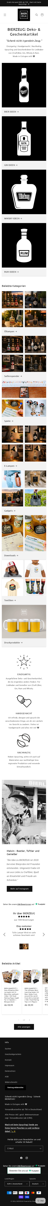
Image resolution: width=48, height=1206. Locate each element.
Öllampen (9, 331)
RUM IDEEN (10, 271)
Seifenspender (11, 376)
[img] (24, 916)
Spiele (7, 421)
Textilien (8, 600)
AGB (7, 1077)
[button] (5, 15)
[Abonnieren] (40, 1149)
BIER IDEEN (10, 111)
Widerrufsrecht (11, 1082)
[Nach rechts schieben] (29, 1020)
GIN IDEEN (9, 165)
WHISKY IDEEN (11, 218)
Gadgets (8, 510)
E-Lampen (9, 465)
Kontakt (8, 1060)
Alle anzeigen (24, 1027)
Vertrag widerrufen (15, 1087)
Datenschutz (10, 1071)
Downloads (10, 555)
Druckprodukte (12, 642)
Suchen (8, 1049)
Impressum (9, 1065)
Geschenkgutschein (13, 1054)
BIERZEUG (20, 1201)
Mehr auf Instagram (19, 889)
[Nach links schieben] (18, 1020)
